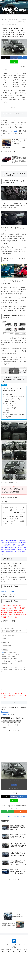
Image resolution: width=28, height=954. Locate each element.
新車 (16, 725)
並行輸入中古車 (6, 718)
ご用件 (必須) (5, 650)
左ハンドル (5, 725)
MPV (23, 718)
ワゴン (4, 722)
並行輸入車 (10, 722)
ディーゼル (5, 720)
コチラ (15, 131)
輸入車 (4, 727)
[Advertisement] (14, 746)
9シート (14, 718)
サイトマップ (7, 944)
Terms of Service (5, 714)
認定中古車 (22, 725)
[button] (25, 489)
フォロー (15, 784)
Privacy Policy (5, 712)
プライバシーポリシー (20, 944)
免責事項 (14, 947)
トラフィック (13, 720)
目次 (12, 107)
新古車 (11, 725)
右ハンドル (17, 722)
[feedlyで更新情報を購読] (7, 811)
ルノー (19, 720)
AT (18, 718)
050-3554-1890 (7, 591)
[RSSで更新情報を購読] (20, 811)
